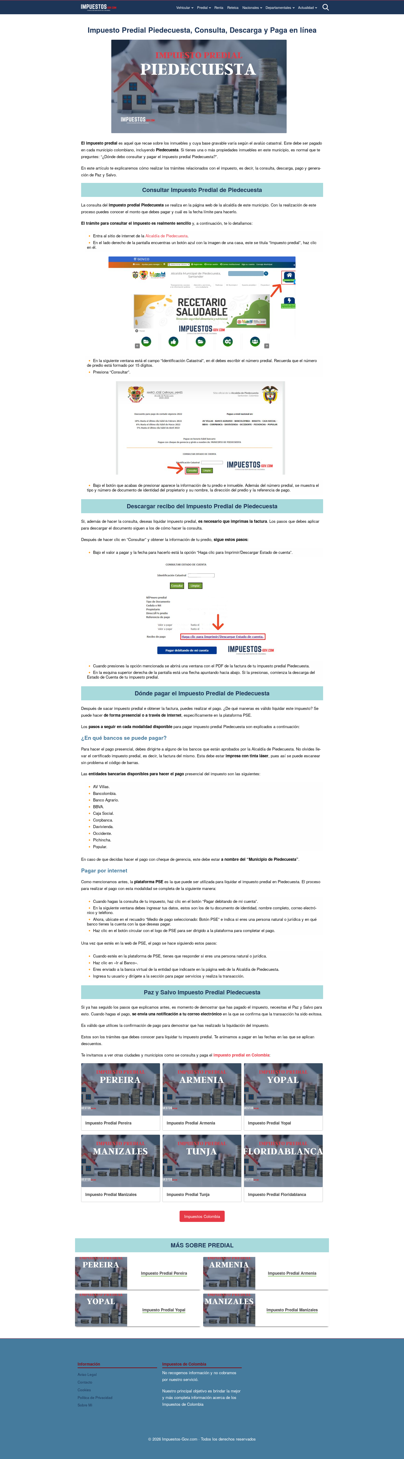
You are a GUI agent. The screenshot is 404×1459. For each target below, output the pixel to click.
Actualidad (306, 7)
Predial (202, 7)
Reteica (232, 7)
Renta (218, 7)
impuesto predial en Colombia (241, 1055)
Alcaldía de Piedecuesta (166, 235)
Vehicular (183, 7)
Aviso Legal (87, 1374)
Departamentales (278, 7)
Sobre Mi (85, 1404)
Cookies (84, 1389)
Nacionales (250, 7)
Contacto (85, 1381)
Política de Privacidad (95, 1397)
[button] (202, 1216)
